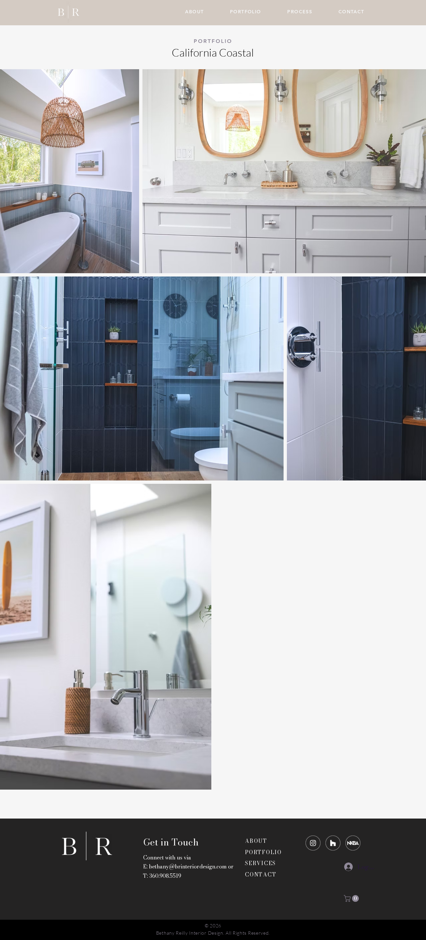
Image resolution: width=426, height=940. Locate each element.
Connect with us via (167, 857)
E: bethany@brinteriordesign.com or (188, 866)
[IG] (313, 843)
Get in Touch (171, 842)
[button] (352, 898)
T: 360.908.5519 (162, 876)
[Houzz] (332, 843)
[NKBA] (352, 843)
